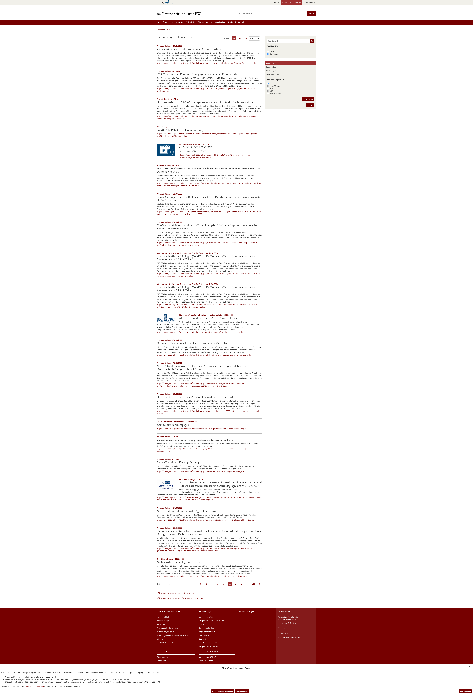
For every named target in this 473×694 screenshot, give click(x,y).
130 (224, 584)
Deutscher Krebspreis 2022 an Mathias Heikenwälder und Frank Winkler (198, 397)
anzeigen (310, 105)
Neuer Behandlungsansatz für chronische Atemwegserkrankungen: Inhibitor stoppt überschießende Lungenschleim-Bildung (204, 368)
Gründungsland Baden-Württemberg (172, 635)
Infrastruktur (162, 639)
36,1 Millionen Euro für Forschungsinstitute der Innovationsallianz (195, 440)
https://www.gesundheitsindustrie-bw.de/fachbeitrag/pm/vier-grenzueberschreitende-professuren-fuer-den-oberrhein (207, 63)
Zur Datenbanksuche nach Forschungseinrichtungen (181, 598)
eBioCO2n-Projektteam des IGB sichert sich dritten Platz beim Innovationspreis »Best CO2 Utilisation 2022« (208, 199)
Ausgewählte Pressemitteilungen (213, 620)
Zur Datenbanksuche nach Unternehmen (176, 593)
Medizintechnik (163, 624)
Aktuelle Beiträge (206, 617)
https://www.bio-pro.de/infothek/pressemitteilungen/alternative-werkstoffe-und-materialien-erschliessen (202, 332)
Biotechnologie (163, 620)
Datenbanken (219, 22)
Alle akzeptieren (242, 691)
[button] (312, 79)
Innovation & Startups (287, 623)
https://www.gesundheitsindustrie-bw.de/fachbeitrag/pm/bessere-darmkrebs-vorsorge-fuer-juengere (200, 471)
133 (242, 584)
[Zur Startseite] (179, 13)
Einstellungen (465, 691)
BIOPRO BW (275, 2)
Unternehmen (163, 661)
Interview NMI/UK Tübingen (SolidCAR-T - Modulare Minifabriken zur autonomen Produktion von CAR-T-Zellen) (206, 258)
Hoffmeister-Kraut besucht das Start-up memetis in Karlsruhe (192, 343)
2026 (271, 88)
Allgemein (270, 63)
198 (253, 584)
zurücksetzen (308, 99)
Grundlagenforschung (208, 643)
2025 (271, 91)
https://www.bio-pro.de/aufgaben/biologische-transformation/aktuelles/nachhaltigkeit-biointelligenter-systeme (205, 576)
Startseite (160, 30)
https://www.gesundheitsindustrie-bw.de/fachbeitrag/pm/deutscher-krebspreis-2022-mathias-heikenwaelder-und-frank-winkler (208, 412)
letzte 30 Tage (275, 86)
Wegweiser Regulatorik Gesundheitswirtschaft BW (289, 618)
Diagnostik (203, 639)
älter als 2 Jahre (275, 93)
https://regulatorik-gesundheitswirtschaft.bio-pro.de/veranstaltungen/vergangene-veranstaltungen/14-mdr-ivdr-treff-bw (214, 156)
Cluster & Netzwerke (165, 643)
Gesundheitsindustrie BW (291, 2)
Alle (271, 84)
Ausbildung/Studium (166, 631)
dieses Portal (274, 52)
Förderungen (271, 70)
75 (246, 38)
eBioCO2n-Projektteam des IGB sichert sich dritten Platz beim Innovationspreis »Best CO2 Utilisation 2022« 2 (208, 170)
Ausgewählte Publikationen (210, 646)
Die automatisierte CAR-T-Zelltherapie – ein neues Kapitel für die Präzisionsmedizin (205, 102)
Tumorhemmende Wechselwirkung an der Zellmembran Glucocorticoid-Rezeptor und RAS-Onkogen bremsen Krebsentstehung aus (209, 533)
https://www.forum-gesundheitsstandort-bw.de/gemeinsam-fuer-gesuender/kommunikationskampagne (201, 428)
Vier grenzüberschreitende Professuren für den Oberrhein (189, 49)
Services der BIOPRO (236, 22)
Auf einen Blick (163, 617)
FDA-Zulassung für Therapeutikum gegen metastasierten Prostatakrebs (197, 74)
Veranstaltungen (205, 22)
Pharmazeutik (204, 635)
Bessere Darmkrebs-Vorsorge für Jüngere (179, 462)
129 (218, 584)
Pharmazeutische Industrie (168, 628)
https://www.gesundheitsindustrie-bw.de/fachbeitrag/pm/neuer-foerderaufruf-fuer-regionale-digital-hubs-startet (205, 520)
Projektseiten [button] (309, 2)
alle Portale (274, 54)
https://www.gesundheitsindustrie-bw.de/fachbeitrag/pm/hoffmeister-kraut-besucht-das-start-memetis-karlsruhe (206, 355)
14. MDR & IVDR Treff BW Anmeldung (180, 130)
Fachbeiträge (191, 22)
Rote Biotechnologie (207, 628)
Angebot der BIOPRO (207, 657)
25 (234, 38)
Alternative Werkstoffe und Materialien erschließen (208, 318)
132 (236, 584)
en (314, 22)
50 (240, 38)
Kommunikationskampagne (173, 425)
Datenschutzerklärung (34, 686)
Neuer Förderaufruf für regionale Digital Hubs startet (187, 511)
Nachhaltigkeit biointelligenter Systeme (179, 562)
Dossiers (202, 624)
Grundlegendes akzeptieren (222, 691)
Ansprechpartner (206, 661)
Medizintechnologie (207, 631)
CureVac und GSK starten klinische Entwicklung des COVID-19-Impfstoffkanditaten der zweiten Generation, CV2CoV (207, 227)
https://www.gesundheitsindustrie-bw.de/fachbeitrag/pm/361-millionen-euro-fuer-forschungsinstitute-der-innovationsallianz (203, 450)
